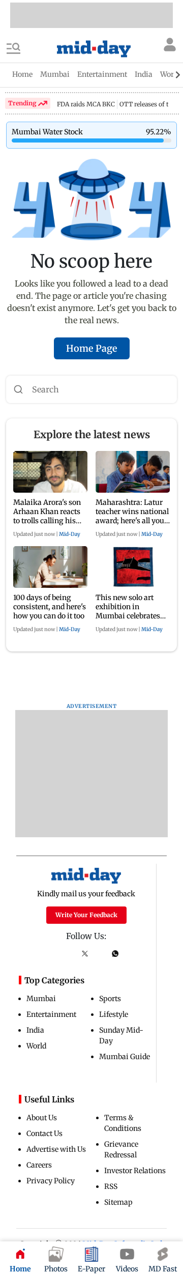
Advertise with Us (56, 1149)
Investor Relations (135, 1170)
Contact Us (44, 1133)
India (35, 1030)
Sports (110, 998)
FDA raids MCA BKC (86, 104)
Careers (39, 1165)
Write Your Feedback (86, 915)
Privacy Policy (50, 1180)
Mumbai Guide (124, 1056)
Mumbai (41, 998)
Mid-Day (69, 534)
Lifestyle (113, 1014)
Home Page (91, 348)
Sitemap (118, 1202)
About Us (41, 1117)
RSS (110, 1186)
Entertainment (51, 1014)
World (36, 1046)
